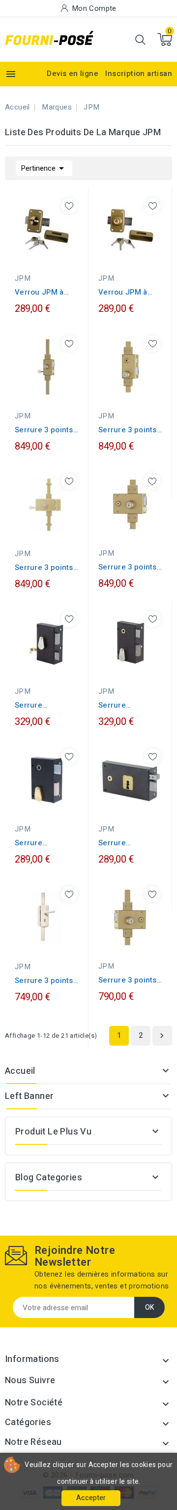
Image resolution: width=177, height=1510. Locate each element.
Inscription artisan (138, 73)
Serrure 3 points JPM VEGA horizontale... (127, 980)
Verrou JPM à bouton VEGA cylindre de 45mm (47, 292)
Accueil (20, 1071)
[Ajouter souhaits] (69, 206)
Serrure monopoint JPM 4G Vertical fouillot (126, 705)
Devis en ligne (72, 73)
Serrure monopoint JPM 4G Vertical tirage (46, 705)
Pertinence (44, 168)
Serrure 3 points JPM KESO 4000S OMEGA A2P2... (44, 429)
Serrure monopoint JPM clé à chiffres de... (43, 842)
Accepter (91, 1498)
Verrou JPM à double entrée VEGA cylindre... (127, 292)
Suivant (162, 1036)
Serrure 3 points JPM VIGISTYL (44, 980)
